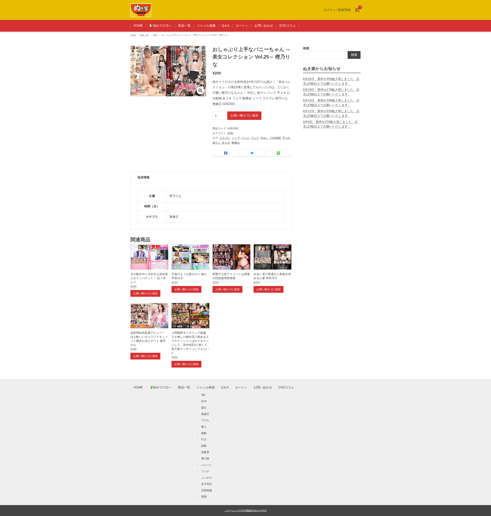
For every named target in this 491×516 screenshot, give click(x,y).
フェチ (205, 471)
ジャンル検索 (206, 25)
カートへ (242, 25)
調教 (204, 445)
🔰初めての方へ (160, 25)
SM (203, 394)
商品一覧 (184, 25)
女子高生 (206, 484)
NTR (204, 401)
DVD (155, 35)
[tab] (211, 177)
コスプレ (224, 137)
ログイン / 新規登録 (337, 10)
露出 (204, 407)
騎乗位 (236, 142)
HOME (138, 25)
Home (133, 35)
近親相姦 (206, 490)
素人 (204, 426)
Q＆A (225, 25)
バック (245, 137)
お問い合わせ (263, 25)
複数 (204, 433)
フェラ (255, 137)
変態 (204, 496)
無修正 (205, 413)
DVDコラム (287, 25)
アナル (205, 420)
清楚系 (205, 452)
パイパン (206, 465)
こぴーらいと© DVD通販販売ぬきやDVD (245, 510)
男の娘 (205, 458)
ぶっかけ (206, 477)
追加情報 (143, 177)
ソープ (236, 137)
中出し (264, 137)
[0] (357, 10)
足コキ (226, 142)
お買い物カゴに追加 (244, 115)
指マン (217, 142)
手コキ (286, 137)
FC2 (203, 439)
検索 (306, 48)
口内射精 (275, 137)
